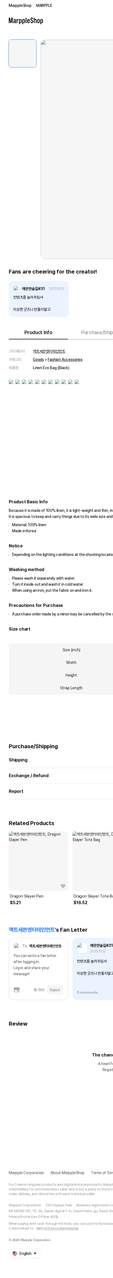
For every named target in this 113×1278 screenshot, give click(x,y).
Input (55, 990)
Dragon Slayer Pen (26, 896)
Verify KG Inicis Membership (57, 1228)
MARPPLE (44, 5)
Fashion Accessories (65, 359)
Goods (38, 359)
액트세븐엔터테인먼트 (49, 351)
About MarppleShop (67, 1173)
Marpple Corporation (26, 1173)
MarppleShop (20, 5)
